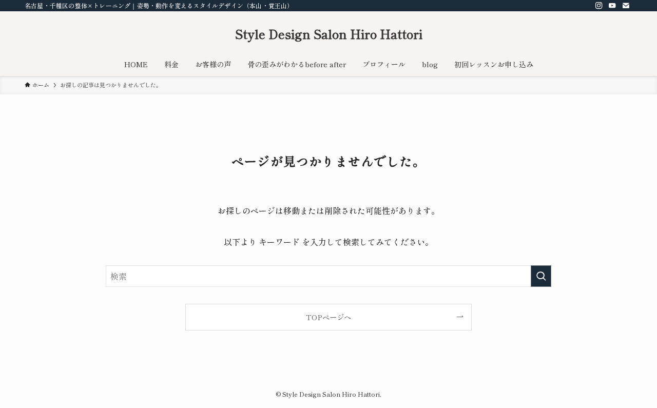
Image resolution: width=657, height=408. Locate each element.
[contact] (625, 5)
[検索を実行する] (541, 276)
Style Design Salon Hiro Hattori (328, 34)
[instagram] (599, 5)
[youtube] (612, 5)
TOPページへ (328, 317)
